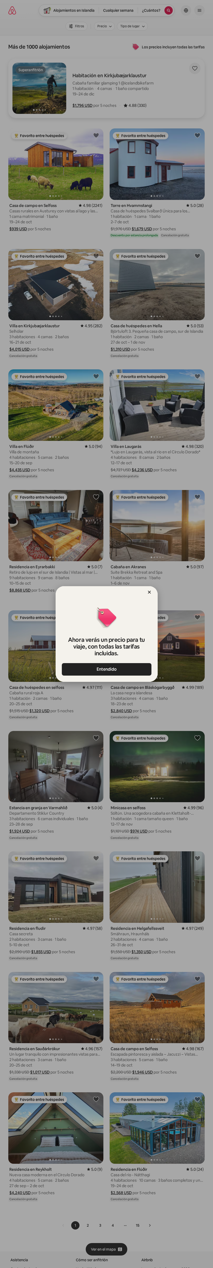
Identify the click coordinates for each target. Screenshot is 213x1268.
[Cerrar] (149, 592)
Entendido (107, 669)
